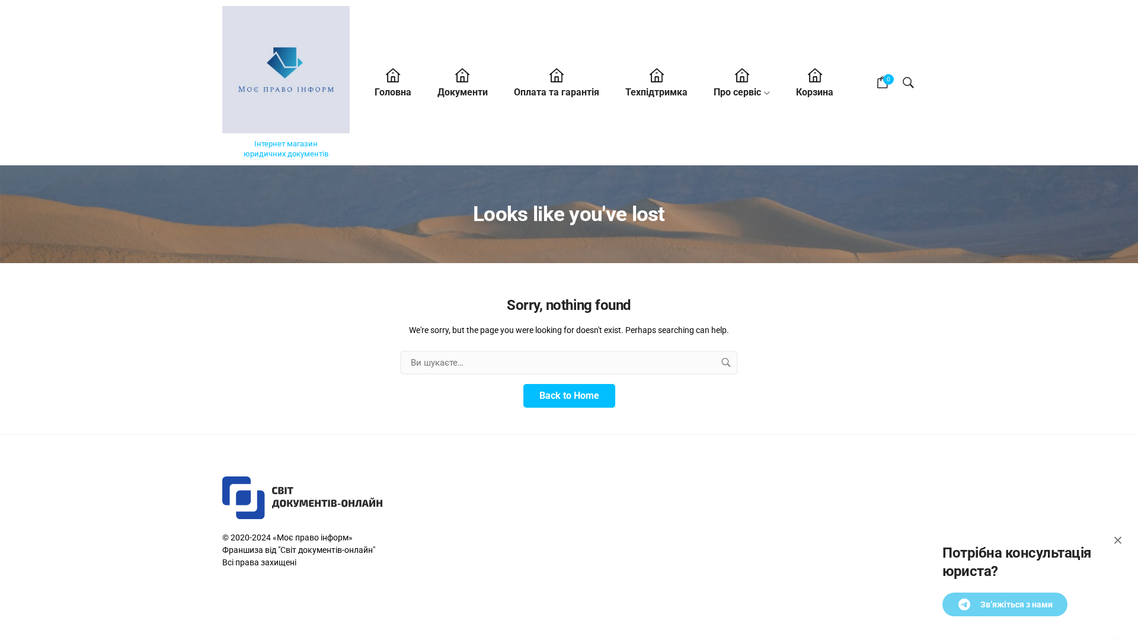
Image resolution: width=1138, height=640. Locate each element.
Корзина (814, 92)
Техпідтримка (656, 92)
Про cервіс (737, 92)
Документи (462, 92)
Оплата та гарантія (556, 92)
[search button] (726, 363)
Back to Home (569, 395)
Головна (393, 92)
